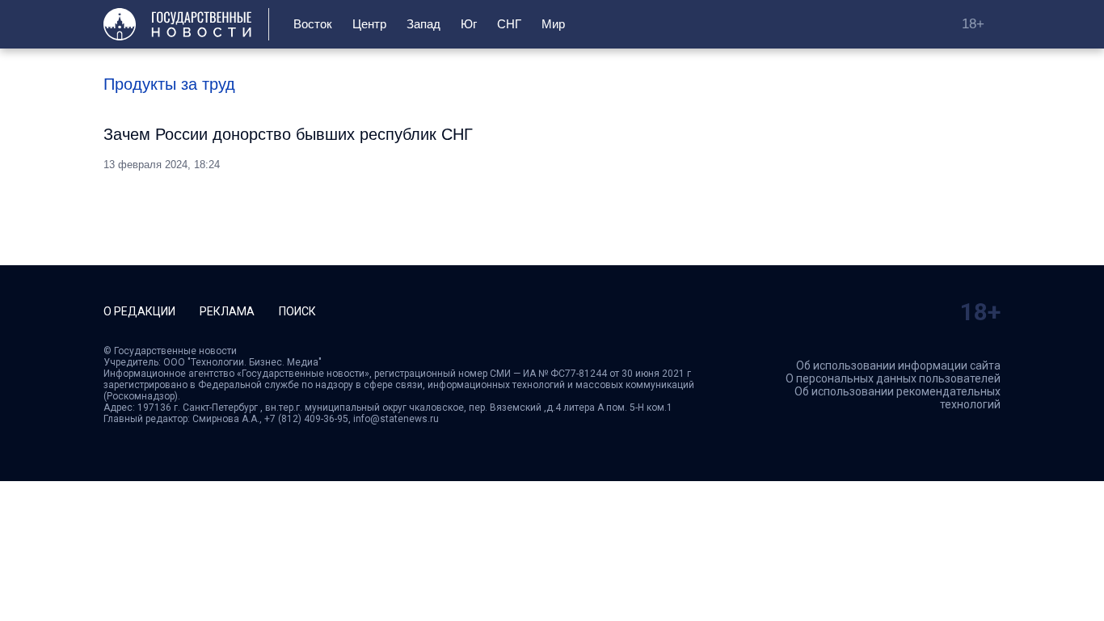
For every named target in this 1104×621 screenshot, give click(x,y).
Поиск (297, 311)
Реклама (227, 311)
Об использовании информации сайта (898, 365)
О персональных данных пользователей (893, 378)
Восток (312, 24)
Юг (469, 24)
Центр (369, 24)
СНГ (509, 24)
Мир (553, 24)
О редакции (139, 311)
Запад (423, 24)
